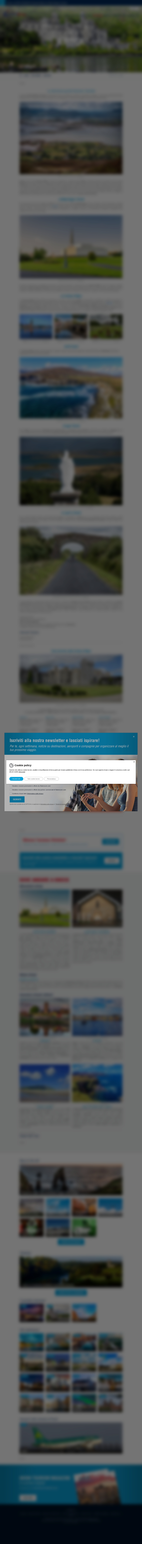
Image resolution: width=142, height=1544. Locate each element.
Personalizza (51, 779)
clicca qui (22, 772)
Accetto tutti (16, 779)
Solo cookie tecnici (34, 779)
